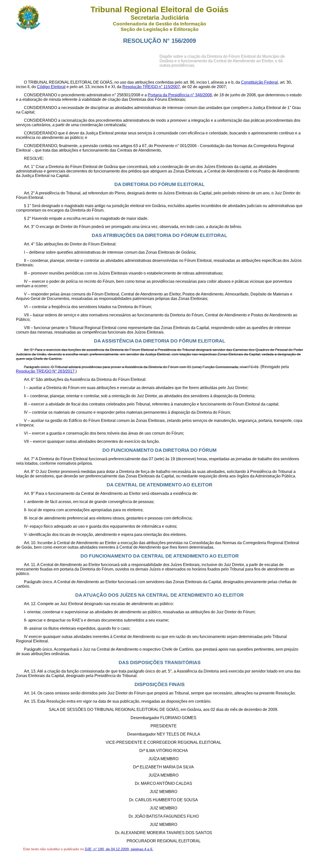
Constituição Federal (259, 82)
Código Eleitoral (51, 87)
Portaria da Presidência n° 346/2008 (180, 95)
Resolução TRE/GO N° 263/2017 (45, 371)
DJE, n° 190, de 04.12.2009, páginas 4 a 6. (119, 849)
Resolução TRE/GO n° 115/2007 (151, 87)
